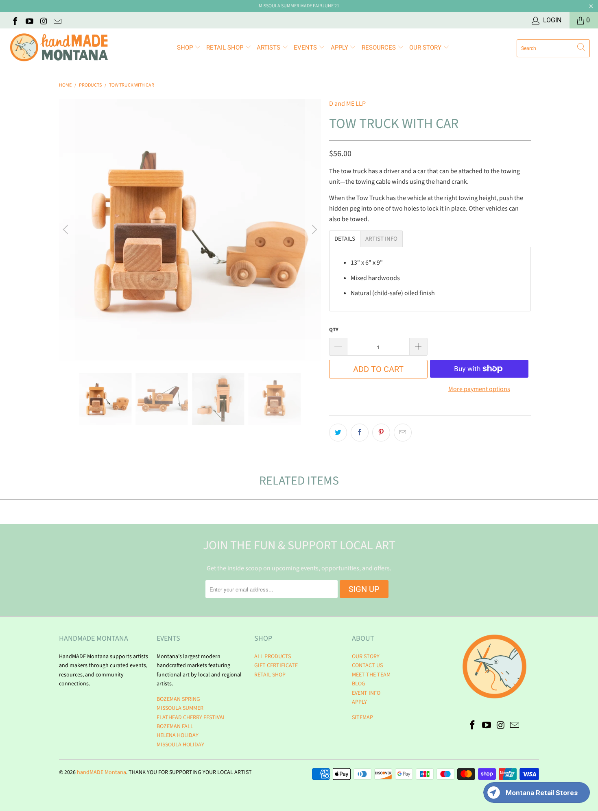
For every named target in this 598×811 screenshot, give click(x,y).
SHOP (185, 47)
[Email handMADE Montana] (57, 20)
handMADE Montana (101, 772)
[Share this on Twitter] (338, 432)
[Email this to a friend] (403, 432)
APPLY (340, 47)
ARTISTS (269, 47)
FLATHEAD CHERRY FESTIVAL (191, 717)
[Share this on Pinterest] (381, 432)
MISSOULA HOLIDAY (180, 745)
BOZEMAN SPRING (178, 699)
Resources (379, 47)
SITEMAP (362, 717)
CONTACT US (367, 665)
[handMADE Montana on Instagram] (43, 20)
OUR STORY (366, 656)
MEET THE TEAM (371, 675)
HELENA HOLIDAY (178, 735)
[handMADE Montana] (59, 48)
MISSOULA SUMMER (180, 708)
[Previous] (67, 230)
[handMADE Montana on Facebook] (14, 20)
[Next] (313, 230)
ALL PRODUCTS (272, 656)
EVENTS (306, 47)
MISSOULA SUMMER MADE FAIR (290, 5)
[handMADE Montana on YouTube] (28, 20)
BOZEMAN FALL (175, 726)
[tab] (344, 238)
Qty (333, 329)
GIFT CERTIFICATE (276, 665)
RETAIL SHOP (225, 47)
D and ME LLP (347, 103)
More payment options (479, 389)
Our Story (426, 47)
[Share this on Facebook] (360, 432)
